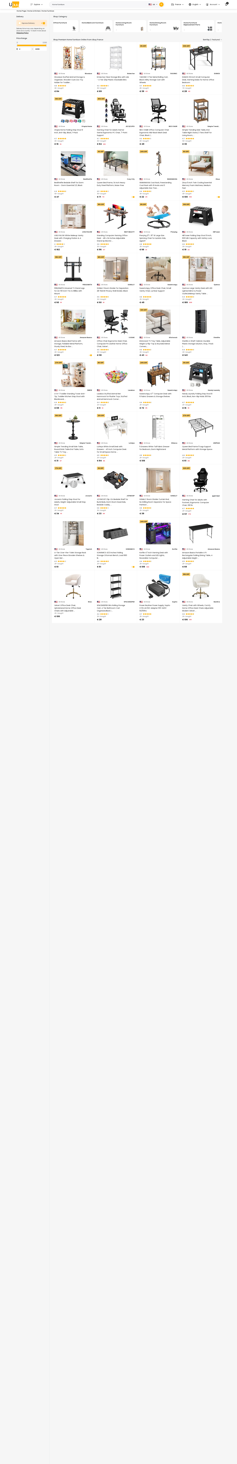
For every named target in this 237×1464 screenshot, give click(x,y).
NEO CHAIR (173, 126)
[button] (177, 4)
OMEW (89, 390)
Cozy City (131, 179)
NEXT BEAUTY (129, 232)
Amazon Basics (86, 338)
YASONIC (173, 74)
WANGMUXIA (172, 179)
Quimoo (217, 285)
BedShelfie (87, 179)
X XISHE (132, 338)
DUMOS (217, 74)
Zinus (218, 179)
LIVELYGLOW (87, 232)
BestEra (217, 602)
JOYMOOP (131, 496)
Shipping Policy (22, 33)
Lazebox (131, 390)
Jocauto (88, 496)
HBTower (216, 232)
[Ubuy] (14, 4)
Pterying (174, 232)
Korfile (174, 549)
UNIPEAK (216, 443)
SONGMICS (130, 549)
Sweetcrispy (172, 285)
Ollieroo (174, 443)
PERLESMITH (87, 285)
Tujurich (89, 549)
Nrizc (90, 602)
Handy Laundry (214, 390)
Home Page (21, 11)
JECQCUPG (130, 126)
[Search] (161, 4)
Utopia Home (87, 126)
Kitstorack (173, 338)
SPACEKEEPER (129, 602)
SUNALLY (131, 285)
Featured (216, 39)
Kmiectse (131, 74)
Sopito (174, 602)
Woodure (88, 74)
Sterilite (217, 338)
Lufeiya (132, 443)
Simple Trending (213, 126)
